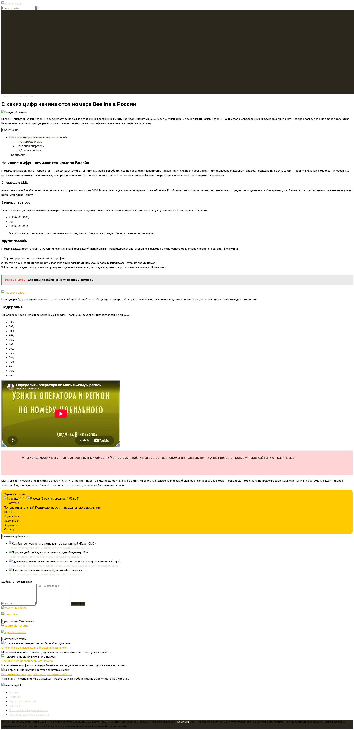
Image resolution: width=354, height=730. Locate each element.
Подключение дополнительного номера (27, 661)
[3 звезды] (22, 498)
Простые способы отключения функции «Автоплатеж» (44, 574)
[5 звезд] (33, 498)
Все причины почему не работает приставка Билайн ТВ (36, 674)
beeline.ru (183, 722)
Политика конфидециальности (28, 710)
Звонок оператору (30, 146)
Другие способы (29, 150)
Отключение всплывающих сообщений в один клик (34, 647)
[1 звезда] (11, 498)
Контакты (15, 697)
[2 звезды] (19, 498)
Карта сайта (16, 706)
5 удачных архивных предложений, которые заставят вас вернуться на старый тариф (63, 565)
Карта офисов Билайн (23, 701)
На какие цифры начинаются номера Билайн (38, 137)
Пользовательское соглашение (29, 714)
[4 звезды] (25, 498)
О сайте (13, 692)
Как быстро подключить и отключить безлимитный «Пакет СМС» (51, 548)
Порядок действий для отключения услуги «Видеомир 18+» (47, 557)
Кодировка (17, 155)
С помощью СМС (29, 141)
